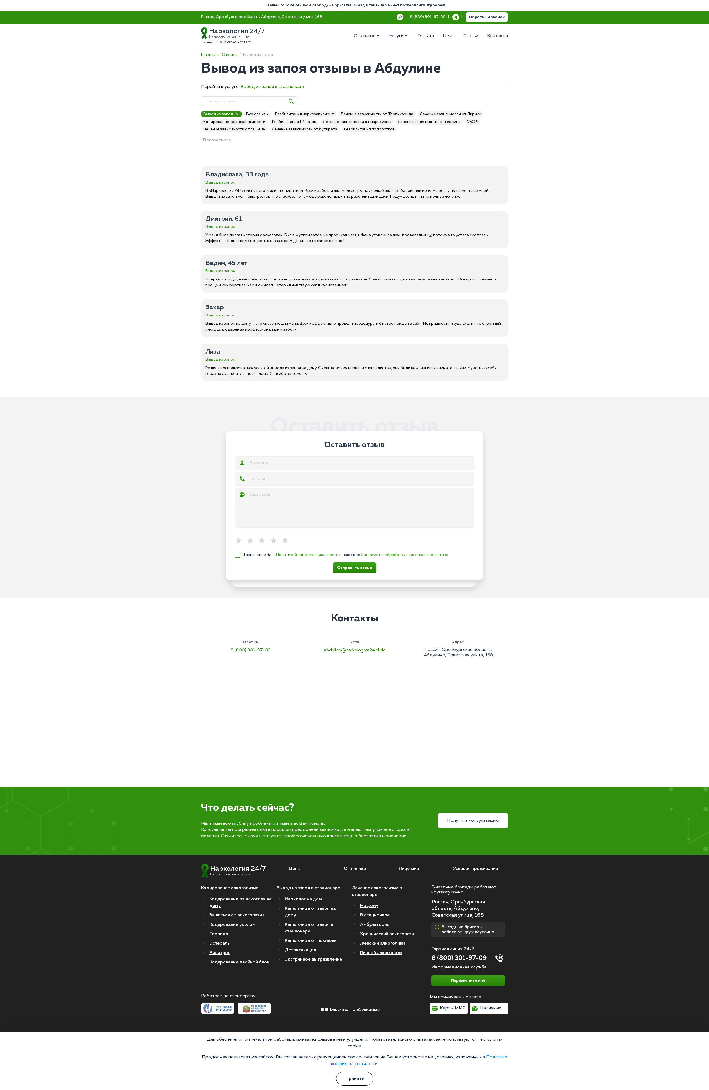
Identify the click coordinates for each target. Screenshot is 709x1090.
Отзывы (229, 55)
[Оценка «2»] (252, 541)
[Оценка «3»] (263, 541)
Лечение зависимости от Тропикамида (377, 114)
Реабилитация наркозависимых (304, 114)
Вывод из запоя (218, 114)
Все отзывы (257, 114)
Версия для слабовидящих (355, 1009)
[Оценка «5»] (287, 541)
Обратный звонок (487, 17)
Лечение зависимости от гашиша (234, 129)
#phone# (436, 5)
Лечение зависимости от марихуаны (357, 122)
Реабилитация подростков (369, 129)
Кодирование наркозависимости (234, 122)
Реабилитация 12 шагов (294, 122)
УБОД (472, 122)
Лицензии (409, 869)
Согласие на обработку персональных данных (404, 555)
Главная (208, 55)
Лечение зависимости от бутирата (304, 129)
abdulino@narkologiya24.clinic (354, 650)
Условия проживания (475, 869)
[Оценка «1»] (240, 541)
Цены (295, 869)
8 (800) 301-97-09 (251, 650)
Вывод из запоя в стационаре (272, 87)
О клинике (355, 869)
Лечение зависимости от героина (429, 122)
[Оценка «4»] (275, 541)
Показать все (217, 140)
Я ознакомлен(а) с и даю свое (345, 555)
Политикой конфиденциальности (307, 555)
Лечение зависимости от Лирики (450, 114)
